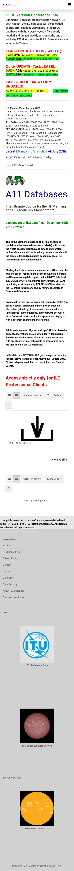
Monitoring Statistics (32, 151)
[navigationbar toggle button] (69, 5)
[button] (9, 395)
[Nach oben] (63, 865)
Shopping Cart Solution (24, 866)
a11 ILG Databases (20, 443)
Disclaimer (8, 577)
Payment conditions (13, 597)
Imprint (6, 571)
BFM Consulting (11, 552)
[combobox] (32, 395)
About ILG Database (13, 590)
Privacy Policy (10, 558)
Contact (7, 564)
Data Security (10, 584)
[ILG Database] (8, 5)
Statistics (8, 545)
